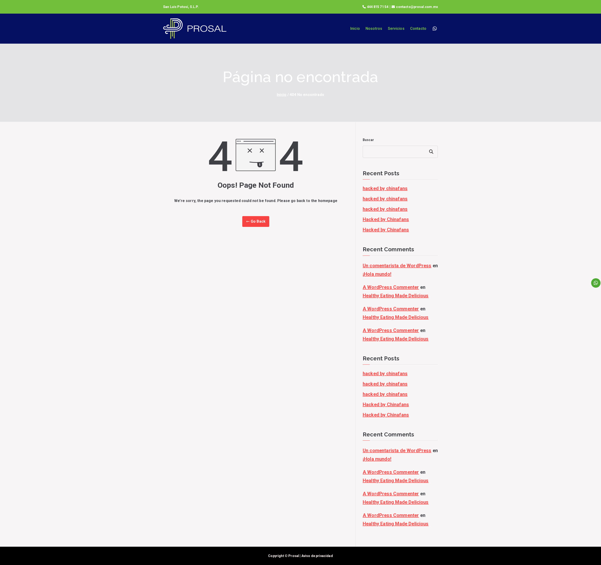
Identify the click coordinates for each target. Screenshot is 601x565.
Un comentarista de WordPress (397, 265)
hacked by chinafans (385, 188)
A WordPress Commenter (391, 287)
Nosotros (374, 28)
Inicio (355, 28)
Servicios (396, 28)
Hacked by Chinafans (386, 219)
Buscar (368, 140)
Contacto (418, 28)
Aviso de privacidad (317, 556)
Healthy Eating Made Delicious (396, 295)
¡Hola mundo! (377, 274)
